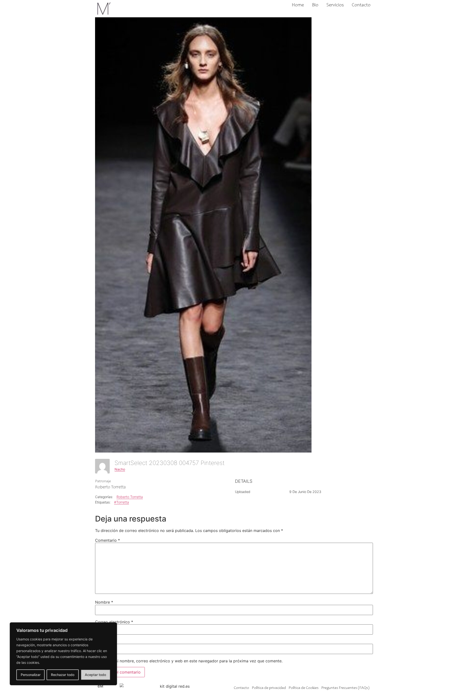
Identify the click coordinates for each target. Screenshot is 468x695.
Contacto (361, 5)
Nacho (120, 469)
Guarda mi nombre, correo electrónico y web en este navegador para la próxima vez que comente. (191, 661)
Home (298, 5)
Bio (315, 5)
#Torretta (121, 502)
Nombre (104, 602)
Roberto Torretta (130, 497)
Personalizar (30, 675)
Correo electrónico (114, 622)
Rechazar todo (62, 675)
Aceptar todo (95, 675)
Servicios (335, 5)
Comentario (107, 540)
